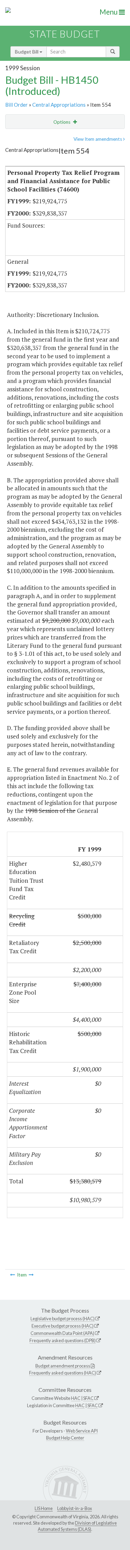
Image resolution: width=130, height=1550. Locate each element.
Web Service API (82, 1431)
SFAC (88, 1398)
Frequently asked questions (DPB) (62, 1340)
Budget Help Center (65, 1438)
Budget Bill (27, 52)
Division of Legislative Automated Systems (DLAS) (77, 1526)
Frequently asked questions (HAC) (62, 1373)
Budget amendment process (62, 1366)
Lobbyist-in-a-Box (74, 1508)
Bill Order (16, 104)
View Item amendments (98, 139)
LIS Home (44, 1508)
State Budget (64, 34)
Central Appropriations (59, 104)
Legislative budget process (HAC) (63, 1318)
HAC (75, 1398)
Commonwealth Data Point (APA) (62, 1333)
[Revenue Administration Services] (12, 1275)
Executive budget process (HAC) (63, 1326)
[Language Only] (31, 1275)
